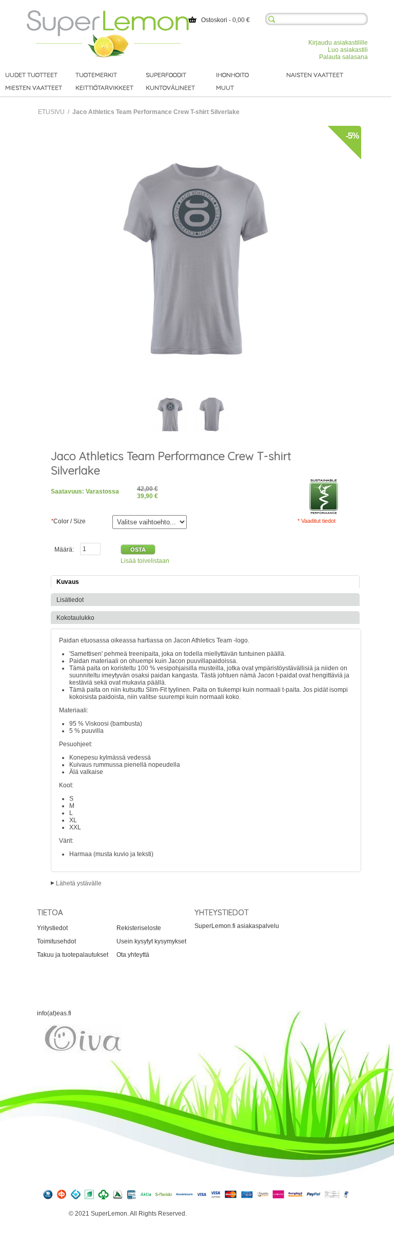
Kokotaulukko (75, 617)
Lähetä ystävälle (79, 883)
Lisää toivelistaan (145, 560)
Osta (138, 549)
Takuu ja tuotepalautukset (72, 954)
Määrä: (64, 549)
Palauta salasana (343, 57)
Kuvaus (67, 581)
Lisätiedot (70, 599)
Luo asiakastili (348, 49)
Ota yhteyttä (132, 954)
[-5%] (197, 129)
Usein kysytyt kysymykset (151, 941)
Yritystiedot (52, 928)
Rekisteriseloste (138, 928)
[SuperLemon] (108, 13)
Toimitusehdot (56, 941)
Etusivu (51, 112)
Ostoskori (214, 20)
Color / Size (68, 521)
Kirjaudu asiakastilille (338, 42)
